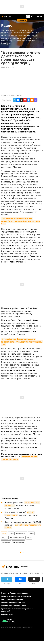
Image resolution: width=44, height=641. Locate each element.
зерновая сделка (18, 542)
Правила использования (19, 593)
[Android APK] (8, 620)
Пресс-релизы (14, 596)
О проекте (5, 593)
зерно (29, 538)
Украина (5, 538)
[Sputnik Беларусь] (7, 17)
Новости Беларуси (9, 573)
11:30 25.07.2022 (7, 68)
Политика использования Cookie (13, 606)
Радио (4, 533)
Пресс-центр (26, 596)
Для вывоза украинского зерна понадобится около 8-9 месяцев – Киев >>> (20, 221)
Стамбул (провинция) (17, 538)
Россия (31, 533)
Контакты (4, 596)
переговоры (6, 542)
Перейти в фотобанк (15, 95)
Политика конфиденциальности (13, 602)
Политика (34, 573)
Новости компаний (8, 599)
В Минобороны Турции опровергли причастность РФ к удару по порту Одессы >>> (22, 342)
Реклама (19, 599)
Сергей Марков (21, 533)
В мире (11, 533)
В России (24, 573)
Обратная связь (7, 614)
